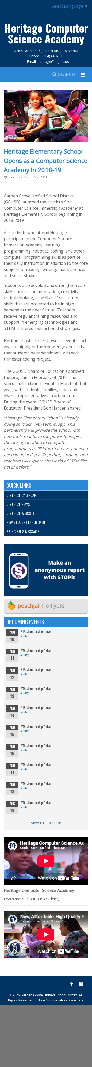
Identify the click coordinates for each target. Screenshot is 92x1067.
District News (18, 504)
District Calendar (21, 495)
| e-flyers (41, 605)
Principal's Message (22, 531)
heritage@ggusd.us (53, 61)
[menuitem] (46, 495)
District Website (20, 513)
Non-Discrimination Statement (61, 1000)
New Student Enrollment (26, 522)
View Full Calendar (46, 822)
